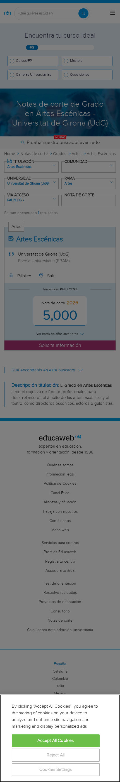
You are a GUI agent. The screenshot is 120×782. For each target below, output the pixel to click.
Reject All (56, 755)
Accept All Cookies (55, 740)
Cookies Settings (55, 769)
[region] (60, 738)
